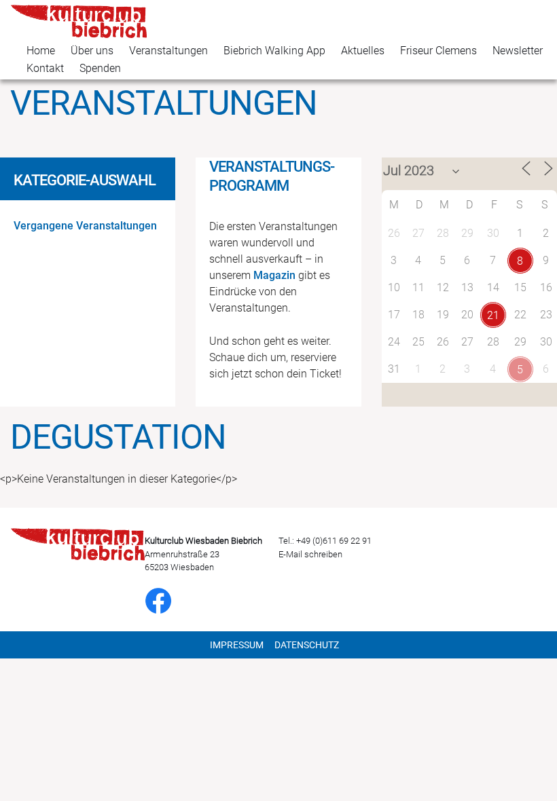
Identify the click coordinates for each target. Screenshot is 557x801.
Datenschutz (306, 644)
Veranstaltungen (168, 50)
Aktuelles (362, 50)
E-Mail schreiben (310, 554)
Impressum (237, 644)
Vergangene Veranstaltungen (85, 225)
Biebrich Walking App (274, 50)
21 (493, 315)
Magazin (274, 275)
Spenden (100, 68)
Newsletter (517, 50)
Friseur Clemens (438, 50)
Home (40, 50)
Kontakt (45, 68)
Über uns (92, 50)
